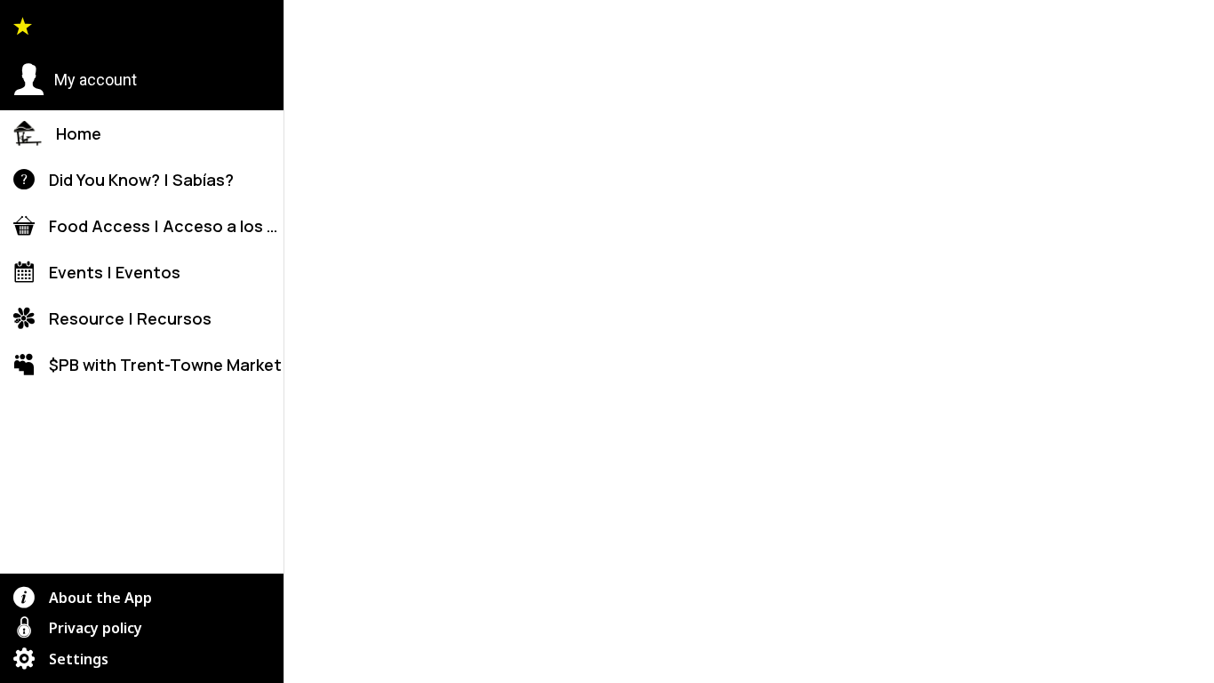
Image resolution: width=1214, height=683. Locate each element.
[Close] (312, 28)
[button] (75, 80)
